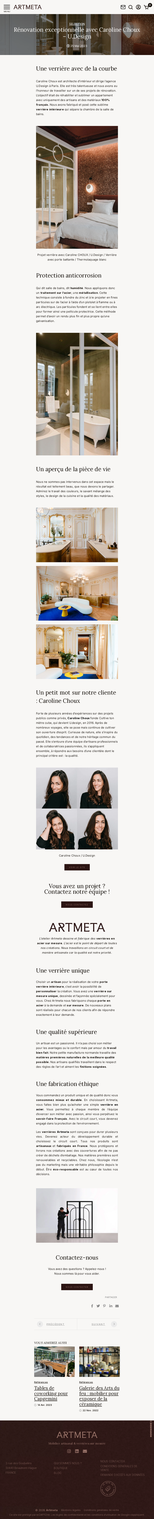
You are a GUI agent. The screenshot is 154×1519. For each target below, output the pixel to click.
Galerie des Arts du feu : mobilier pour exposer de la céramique (99, 1396)
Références (41, 1382)
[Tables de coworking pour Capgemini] (54, 1361)
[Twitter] (98, 1306)
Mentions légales (71, 1510)
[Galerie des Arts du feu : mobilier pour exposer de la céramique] (99, 1361)
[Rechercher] (130, 7)
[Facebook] (92, 1306)
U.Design (42, 86)
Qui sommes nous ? (68, 1463)
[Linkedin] (111, 1306)
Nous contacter (112, 1461)
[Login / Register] (138, 7)
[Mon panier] (146, 7)
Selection (77, 24)
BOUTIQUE (61, 1468)
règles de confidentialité (70, 1514)
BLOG (57, 1473)
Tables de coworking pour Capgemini (51, 1393)
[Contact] (123, 7)
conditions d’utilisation (104, 1514)
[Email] (117, 1306)
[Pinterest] (104, 1306)
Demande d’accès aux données (122, 1474)
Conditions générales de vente (118, 1468)
